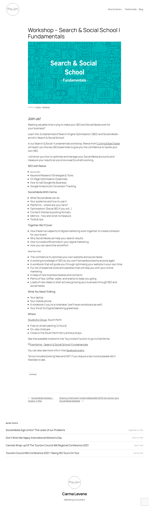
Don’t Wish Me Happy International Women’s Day (34, 437)
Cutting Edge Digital (108, 143)
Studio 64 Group (37, 320)
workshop (32, 374)
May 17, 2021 (138, 445)
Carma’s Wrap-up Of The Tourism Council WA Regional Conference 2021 (47, 445)
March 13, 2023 (137, 438)
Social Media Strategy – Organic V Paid (41, 399)
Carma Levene (74, 493)
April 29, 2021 (138, 453)
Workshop (46, 107)
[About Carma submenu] (121, 9)
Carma (38, 107)
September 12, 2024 (136, 430)
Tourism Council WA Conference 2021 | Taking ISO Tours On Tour (42, 453)
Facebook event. (75, 350)
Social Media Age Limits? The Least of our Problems (35, 430)
